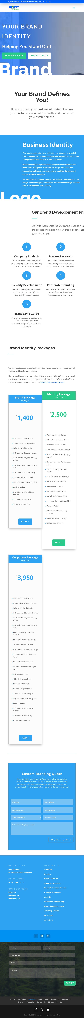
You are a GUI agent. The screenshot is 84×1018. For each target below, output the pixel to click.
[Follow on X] (42, 936)
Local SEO (47, 897)
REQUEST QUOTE (61, 839)
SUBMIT (70, 983)
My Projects (48, 920)
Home (12, 999)
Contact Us (41, 1002)
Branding (47, 874)
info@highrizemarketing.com (52, 382)
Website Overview (51, 879)
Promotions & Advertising (54, 902)
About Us (30, 1002)
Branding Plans (14, 55)
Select (25, 521)
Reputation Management (54, 906)
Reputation (66, 999)
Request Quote (39, 55)
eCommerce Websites (52, 892)
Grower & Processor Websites (55, 888)
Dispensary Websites (52, 883)
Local (46, 999)
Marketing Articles (51, 911)
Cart (62, 1002)
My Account (48, 915)
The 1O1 (21, 1002)
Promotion (55, 999)
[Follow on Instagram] (48, 936)
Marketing (48, 869)
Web (40, 999)
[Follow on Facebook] (36, 936)
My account (52, 1002)
